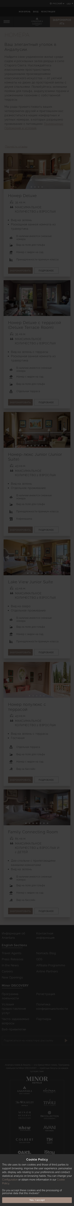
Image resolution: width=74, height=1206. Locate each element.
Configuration (10, 1179)
